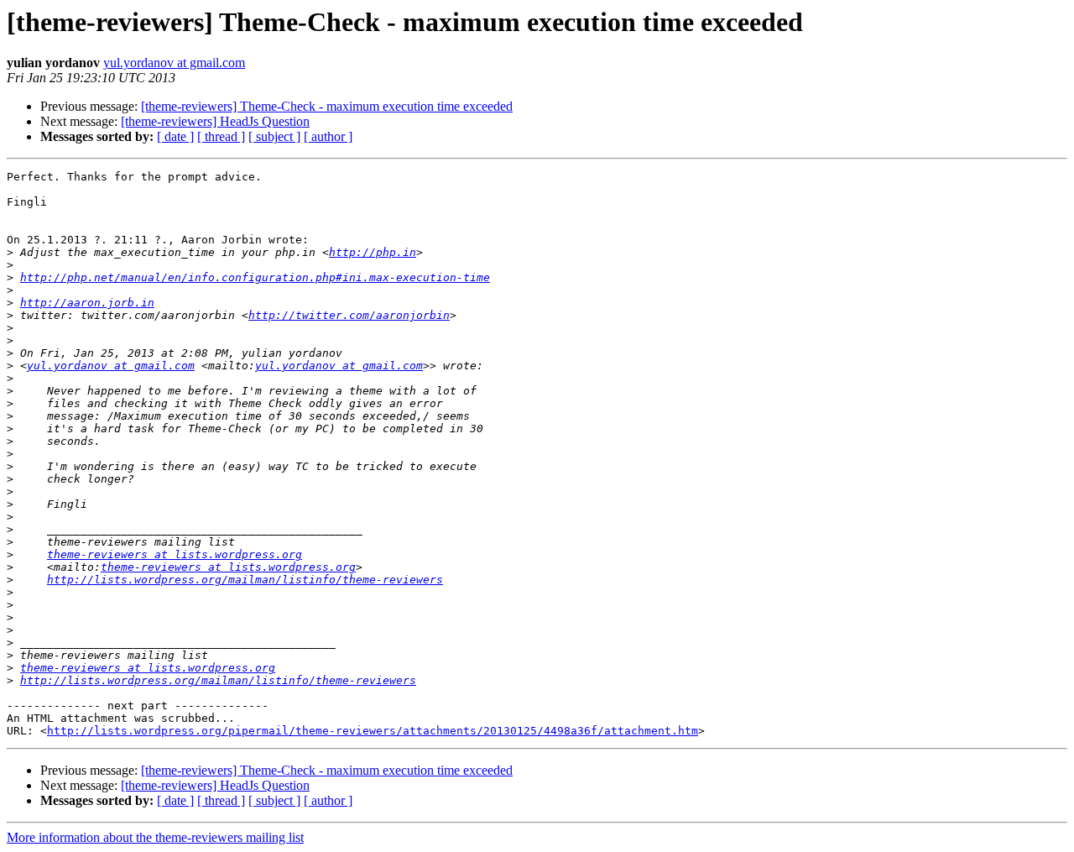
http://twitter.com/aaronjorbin (349, 315)
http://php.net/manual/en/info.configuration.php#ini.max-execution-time (255, 277)
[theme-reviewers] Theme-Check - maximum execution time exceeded (327, 106)
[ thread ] (221, 136)
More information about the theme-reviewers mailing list (155, 837)
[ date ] (175, 136)
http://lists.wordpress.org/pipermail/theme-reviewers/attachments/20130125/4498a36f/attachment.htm (372, 730)
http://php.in (372, 252)
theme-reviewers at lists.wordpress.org (174, 554)
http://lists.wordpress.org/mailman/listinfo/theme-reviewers (245, 579)
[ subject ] (274, 136)
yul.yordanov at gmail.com (174, 62)
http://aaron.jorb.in (87, 302)
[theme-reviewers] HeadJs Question (215, 121)
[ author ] (328, 136)
